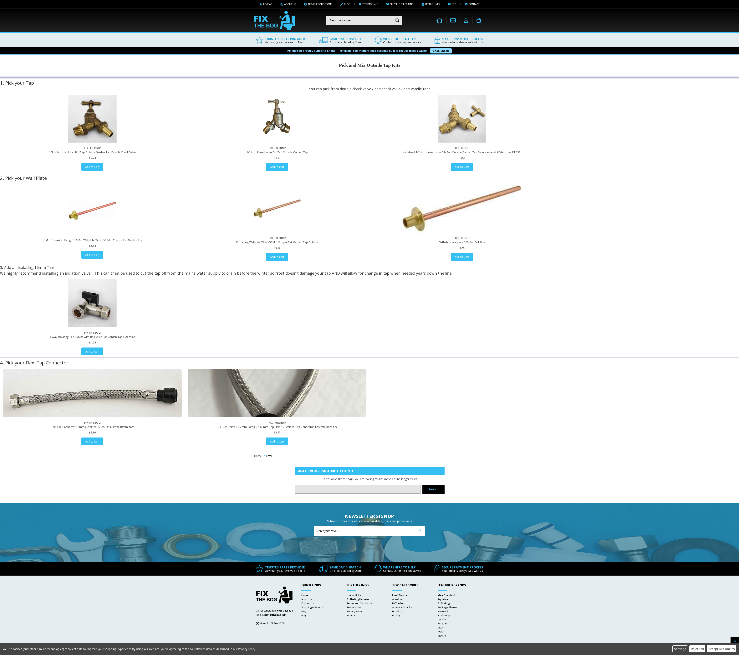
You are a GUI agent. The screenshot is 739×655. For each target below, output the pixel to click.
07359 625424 (285, 610)
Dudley (396, 615)
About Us (306, 599)
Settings (680, 649)
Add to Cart (92, 167)
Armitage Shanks (402, 607)
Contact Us (307, 603)
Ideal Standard (401, 595)
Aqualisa (397, 599)
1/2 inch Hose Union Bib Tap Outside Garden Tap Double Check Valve (92, 152)
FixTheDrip (444, 615)
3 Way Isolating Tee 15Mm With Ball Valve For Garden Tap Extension (92, 337)
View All (442, 635)
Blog (303, 615)
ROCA (441, 631)
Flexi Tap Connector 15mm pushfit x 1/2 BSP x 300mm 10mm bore (92, 427)
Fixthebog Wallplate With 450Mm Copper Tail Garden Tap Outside (277, 242)
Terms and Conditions (359, 603)
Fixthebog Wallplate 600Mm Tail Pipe (462, 242)
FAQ (303, 611)
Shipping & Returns (312, 607)
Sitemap (351, 615)
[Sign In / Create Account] (466, 20)
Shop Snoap (441, 50)
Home (304, 595)
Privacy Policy (355, 611)
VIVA (440, 627)
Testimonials (354, 607)
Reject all (697, 649)
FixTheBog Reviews (358, 599)
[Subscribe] (419, 531)
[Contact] (453, 20)
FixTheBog (398, 603)
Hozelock (397, 611)
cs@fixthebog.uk (274, 615)
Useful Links (354, 595)
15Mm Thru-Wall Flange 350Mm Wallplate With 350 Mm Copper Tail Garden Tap (92, 240)
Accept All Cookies (721, 649)
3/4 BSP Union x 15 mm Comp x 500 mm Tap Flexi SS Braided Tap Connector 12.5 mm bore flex (277, 427)
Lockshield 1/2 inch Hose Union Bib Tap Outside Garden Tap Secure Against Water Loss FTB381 (462, 152)
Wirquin (442, 623)
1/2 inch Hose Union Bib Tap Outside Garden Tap (277, 152)
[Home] (439, 20)
